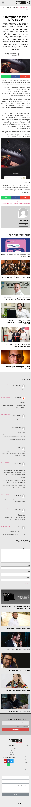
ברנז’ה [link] (26, 753)
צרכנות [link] (26, 766)
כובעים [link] (28, 203)
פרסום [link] (26, 749)
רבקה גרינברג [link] (5, 203)
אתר (28, 577)
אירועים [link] (26, 762)
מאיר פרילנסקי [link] (22, 203)
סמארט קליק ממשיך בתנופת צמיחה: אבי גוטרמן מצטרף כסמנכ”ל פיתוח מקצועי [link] (17, 299)
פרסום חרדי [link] (20, 7)
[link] (18, 2)
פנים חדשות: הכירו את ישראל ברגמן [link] (18, 649)
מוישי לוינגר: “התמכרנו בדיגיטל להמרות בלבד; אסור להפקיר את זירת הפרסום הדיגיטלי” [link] (17, 322)
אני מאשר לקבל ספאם (22, 726)
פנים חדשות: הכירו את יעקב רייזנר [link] (19, 670)
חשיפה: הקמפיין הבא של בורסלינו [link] (15, 18)
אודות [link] (26, 769)
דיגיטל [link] (26, 756)
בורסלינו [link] (18, 202)
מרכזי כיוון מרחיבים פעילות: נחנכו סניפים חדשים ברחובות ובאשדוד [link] (17, 345)
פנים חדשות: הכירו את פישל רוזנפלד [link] (18, 629)
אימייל (28, 571)
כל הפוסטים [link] (24, 225)
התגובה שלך (26, 548)
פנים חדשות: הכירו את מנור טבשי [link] (19, 711)
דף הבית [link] (28, 7)
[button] (3, 2)
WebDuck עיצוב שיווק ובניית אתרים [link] (15, 803)
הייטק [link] (26, 759)
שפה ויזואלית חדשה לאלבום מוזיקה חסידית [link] (16, 277)
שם (29, 565)
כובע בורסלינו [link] (6, 202)
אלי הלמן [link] (23, 202)
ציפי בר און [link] (10, 203)
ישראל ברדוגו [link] (13, 202)
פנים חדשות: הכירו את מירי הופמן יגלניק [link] (17, 691)
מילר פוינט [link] (16, 203)
